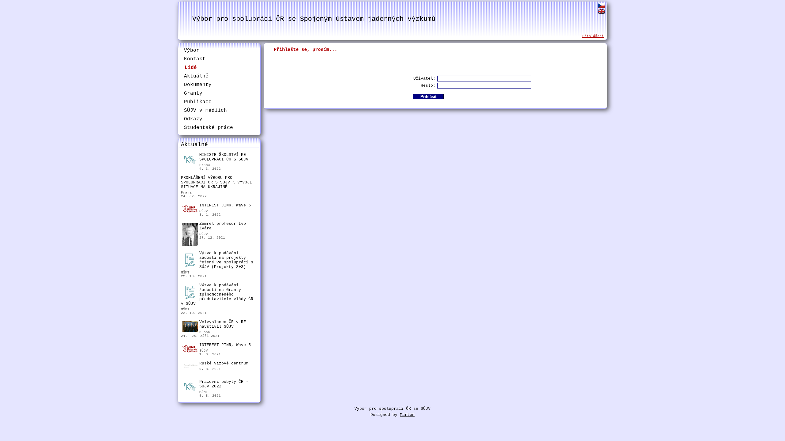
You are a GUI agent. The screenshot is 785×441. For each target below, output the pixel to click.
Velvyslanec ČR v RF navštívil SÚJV (222, 324)
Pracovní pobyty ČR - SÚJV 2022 (223, 384)
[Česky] (601, 6)
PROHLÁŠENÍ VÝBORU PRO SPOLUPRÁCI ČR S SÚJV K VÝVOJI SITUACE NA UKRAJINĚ (216, 182)
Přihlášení (593, 36)
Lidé (191, 67)
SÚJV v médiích (205, 110)
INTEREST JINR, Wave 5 (225, 345)
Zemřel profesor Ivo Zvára (222, 226)
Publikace (198, 102)
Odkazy (193, 119)
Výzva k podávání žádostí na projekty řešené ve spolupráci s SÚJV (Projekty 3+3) (226, 260)
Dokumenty (198, 85)
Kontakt (194, 59)
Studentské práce (208, 127)
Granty (193, 93)
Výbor (191, 50)
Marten (407, 415)
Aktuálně (196, 76)
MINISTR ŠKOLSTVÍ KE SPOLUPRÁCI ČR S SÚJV (223, 157)
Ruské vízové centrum (223, 363)
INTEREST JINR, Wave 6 (225, 205)
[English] (601, 12)
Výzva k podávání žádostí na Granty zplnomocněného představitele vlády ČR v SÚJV (217, 294)
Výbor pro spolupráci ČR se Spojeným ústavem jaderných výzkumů (313, 19)
